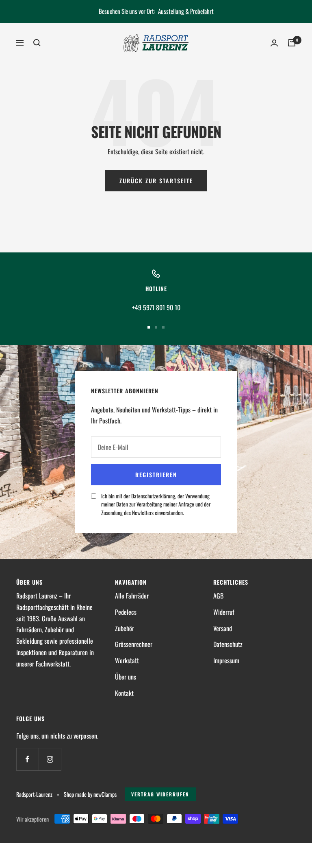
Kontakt (124, 693)
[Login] (274, 42)
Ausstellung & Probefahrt (186, 11)
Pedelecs (125, 612)
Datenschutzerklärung (153, 496)
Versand (222, 628)
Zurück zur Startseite (156, 180)
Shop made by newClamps (90, 794)
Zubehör (124, 628)
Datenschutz (228, 644)
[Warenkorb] (292, 42)
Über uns (125, 677)
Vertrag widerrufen (160, 794)
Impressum (226, 660)
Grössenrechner (133, 644)
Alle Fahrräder (132, 596)
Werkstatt (127, 660)
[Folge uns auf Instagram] (50, 759)
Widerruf (223, 612)
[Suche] (37, 42)
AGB (218, 596)
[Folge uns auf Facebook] (27, 759)
